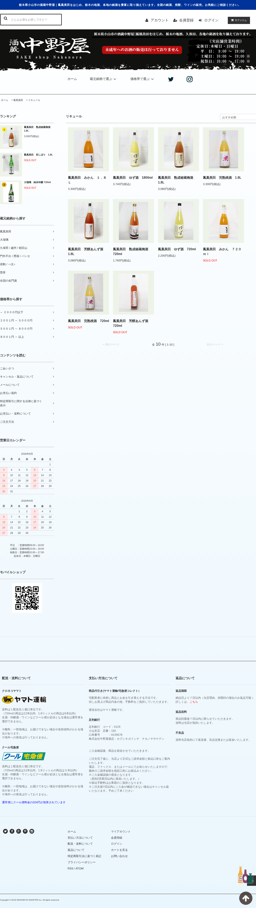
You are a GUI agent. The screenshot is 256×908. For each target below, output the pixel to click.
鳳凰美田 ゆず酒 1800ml (133, 177)
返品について (76, 849)
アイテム (241, 20)
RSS (70, 868)
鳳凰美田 (18, 100)
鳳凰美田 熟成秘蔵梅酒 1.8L (38, 129)
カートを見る (119, 849)
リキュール (34, 100)
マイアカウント (121, 831)
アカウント (160, 20)
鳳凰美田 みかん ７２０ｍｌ (222, 251)
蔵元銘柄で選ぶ (101, 79)
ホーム (72, 79)
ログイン (211, 20)
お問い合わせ (119, 856)
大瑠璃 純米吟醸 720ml (37, 182)
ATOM (80, 868)
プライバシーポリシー (82, 862)
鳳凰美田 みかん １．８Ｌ (87, 180)
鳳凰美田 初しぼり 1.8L (38, 154)
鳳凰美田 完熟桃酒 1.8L (222, 177)
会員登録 (186, 20)
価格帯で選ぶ (140, 79)
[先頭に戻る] (246, 898)
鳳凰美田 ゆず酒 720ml (177, 249)
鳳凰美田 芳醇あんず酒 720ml (132, 323)
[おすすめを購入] (245, 874)
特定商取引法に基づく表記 (84, 856)
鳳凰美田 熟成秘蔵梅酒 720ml (132, 251)
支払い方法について (80, 837)
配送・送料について (80, 843)
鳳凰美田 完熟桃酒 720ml (88, 321)
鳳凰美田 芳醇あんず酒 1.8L (87, 251)
